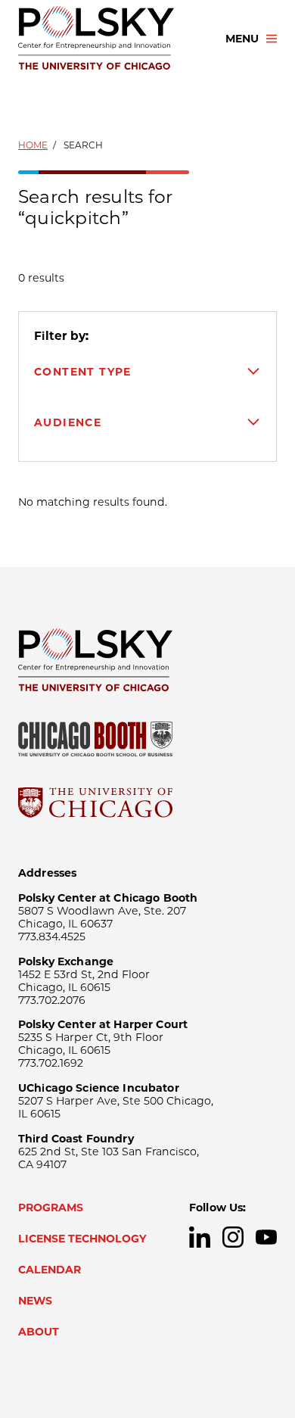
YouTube (266, 1237)
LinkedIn (199, 1237)
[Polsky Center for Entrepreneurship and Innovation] (108, 38)
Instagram (233, 1237)
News (35, 1300)
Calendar (49, 1269)
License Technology (82, 1238)
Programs (50, 1207)
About (38, 1332)
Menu (242, 38)
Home (33, 145)
